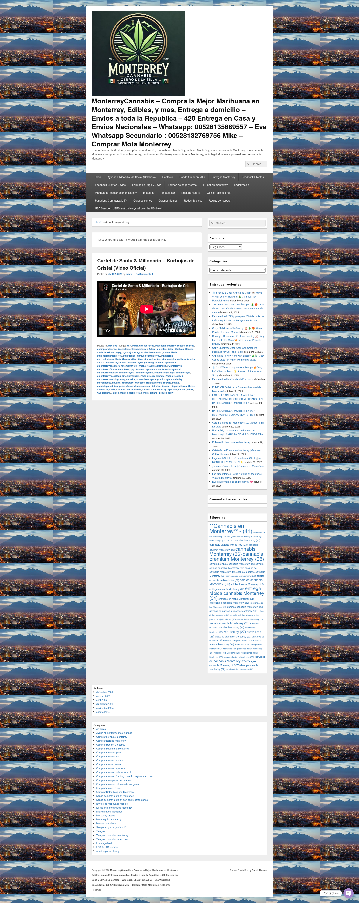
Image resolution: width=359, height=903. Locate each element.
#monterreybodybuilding (141, 362)
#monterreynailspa (164, 372)
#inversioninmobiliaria (109, 359)
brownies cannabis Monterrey (242, 540)
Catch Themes (259, 870)
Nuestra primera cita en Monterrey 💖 (232, 481)
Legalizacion (241, 185)
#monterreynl (183, 372)
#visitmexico (123, 389)
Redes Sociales (193, 200)
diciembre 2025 (104, 692)
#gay (118, 352)
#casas (181, 345)
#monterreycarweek (166, 362)
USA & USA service (107, 847)
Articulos (112, 345)
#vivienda (136, 389)
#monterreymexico (107, 372)
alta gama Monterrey (238, 536)
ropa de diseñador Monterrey (239, 657)
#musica (130, 379)
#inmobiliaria (170, 352)
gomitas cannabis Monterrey (245, 606)
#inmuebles (129, 355)
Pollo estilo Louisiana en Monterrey (231, 442)
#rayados (140, 382)
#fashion (179, 349)
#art (129, 345)
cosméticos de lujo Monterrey (241, 575)
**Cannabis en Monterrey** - (230, 528)
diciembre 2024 (104, 704)
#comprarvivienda (107, 349)
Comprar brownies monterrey (111, 736)
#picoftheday (104, 382)
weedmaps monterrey (107, 851)
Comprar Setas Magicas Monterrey (115, 792)
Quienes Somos (168, 200)
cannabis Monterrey (232, 551)
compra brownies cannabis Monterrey (232, 563)
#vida (112, 389)
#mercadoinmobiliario (174, 359)
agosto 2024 (103, 712)
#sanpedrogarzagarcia (138, 386)
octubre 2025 (103, 696)
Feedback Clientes (253, 177)
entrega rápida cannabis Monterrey (236, 593)
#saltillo (167, 382)
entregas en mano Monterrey (236, 598)
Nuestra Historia (190, 192)
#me (159, 359)
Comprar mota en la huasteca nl (113, 772)
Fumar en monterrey (215, 185)
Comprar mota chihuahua (109, 760)
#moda (101, 362)
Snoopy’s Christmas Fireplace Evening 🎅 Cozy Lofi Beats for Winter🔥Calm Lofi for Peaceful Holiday (238, 340)
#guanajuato (129, 352)
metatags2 (168, 192)
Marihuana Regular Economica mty (116, 192)
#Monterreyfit (174, 365)
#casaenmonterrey (165, 345)
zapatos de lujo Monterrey (239, 669)
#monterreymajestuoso (148, 369)
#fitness (189, 349)
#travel (191, 386)
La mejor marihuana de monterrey (114, 807)
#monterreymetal (171, 369)
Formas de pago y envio (182, 185)
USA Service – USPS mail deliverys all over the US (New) (128, 208)
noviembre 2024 (104, 708)
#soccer (166, 386)
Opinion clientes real (219, 192)
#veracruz (102, 389)
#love (140, 359)
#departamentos (158, 349)
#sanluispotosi (105, 386)
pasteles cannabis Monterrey (233, 636)
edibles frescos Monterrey (247, 584)
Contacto (167, 177)
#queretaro (128, 382)
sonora (145, 392)
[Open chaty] (348, 893)
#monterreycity (129, 365)
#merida (191, 359)
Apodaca (172, 389)
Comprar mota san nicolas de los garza (117, 784)
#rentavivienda (154, 382)
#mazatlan (150, 359)
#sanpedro (119, 386)
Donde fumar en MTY (192, 177)
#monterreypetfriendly (152, 376)
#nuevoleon (142, 379)
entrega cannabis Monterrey (226, 589)
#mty (122, 379)
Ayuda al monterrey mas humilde (114, 733)
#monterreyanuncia (116, 362)
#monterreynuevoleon (109, 376)
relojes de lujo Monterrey (227, 652)
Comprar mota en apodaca (110, 768)
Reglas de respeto (220, 200)
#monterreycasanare (108, 365)
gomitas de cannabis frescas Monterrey (233, 611)
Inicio (98, 177)
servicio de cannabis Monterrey (237, 658)
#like (133, 359)
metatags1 (149, 192)
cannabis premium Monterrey (236, 556)
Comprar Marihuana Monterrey (112, 748)
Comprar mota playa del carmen (113, 780)
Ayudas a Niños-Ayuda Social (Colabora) (132, 177)
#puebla (116, 382)
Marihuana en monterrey (109, 811)
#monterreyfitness (107, 369)
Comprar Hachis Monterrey (110, 744)
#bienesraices (146, 345)
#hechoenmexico (153, 352)
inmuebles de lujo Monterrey (244, 615)
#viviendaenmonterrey (154, 389)
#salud (175, 382)
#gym (140, 352)
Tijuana (153, 392)
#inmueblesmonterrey (148, 355)
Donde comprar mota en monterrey (115, 796)
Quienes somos (143, 200)
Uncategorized (104, 843)
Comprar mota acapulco (109, 752)
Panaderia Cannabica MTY (111, 200)
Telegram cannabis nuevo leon (112, 839)
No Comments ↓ (144, 274)
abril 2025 (101, 700)
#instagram (167, 355)
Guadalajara (103, 392)
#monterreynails (144, 372)
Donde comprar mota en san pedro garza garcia (122, 799)
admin (129, 274)
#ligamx (126, 359)
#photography (157, 379)
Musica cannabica (106, 823)
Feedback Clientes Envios (110, 185)
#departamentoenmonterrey (133, 349)
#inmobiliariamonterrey (109, 355)
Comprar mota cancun (108, 756)
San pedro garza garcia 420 (111, 827)
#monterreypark (130, 376)
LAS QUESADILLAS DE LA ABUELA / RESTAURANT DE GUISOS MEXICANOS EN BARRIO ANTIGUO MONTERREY (237, 399)
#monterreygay (126, 369)
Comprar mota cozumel (109, 764)
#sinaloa (156, 386)
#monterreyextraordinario (152, 365)
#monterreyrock (174, 376)
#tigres (183, 386)
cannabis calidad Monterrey (228, 544)
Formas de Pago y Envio (146, 185)
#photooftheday (174, 379)
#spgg (175, 386)
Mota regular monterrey (108, 819)
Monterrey (134, 392)
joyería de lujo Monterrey (222, 619)
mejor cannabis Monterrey (229, 623)
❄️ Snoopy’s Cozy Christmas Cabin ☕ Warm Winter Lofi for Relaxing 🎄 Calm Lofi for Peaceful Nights (237, 296)
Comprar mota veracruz (109, 788)
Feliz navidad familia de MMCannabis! (233, 379)
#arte (135, 345)
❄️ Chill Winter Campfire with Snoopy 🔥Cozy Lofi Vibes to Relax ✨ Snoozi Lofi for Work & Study (237, 371)
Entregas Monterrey (223, 177)
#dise (171, 349)
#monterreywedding (108, 379)
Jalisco (115, 392)
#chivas (190, 345)
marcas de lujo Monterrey (250, 619)
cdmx (190, 389)
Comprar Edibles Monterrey (111, 740)
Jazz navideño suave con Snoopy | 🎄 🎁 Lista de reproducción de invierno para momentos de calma (238, 308)
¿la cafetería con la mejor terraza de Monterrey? (238, 466)
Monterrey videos (105, 815)
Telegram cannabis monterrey (112, 835)
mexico (124, 392)
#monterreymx (127, 372)
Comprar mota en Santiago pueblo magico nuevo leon (125, 776)
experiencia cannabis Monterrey (229, 602)
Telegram (101, 831)
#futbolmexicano (106, 352)
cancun (182, 389)
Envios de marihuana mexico (112, 803)
